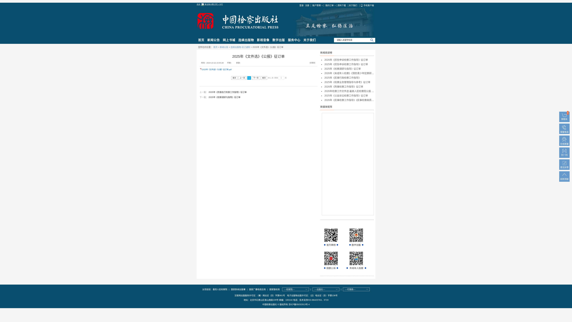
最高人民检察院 (220, 289)
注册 (307, 5)
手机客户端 (368, 5)
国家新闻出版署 (238, 289)
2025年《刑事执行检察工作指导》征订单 (228, 92)
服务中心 (294, 40)
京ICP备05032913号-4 (299, 304)
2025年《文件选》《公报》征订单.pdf (216, 70)
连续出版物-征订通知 (240, 47)
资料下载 (342, 5)
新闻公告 (213, 40)
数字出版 (278, 40)
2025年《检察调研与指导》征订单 (224, 97)
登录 (301, 5)
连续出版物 (246, 40)
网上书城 (229, 40)
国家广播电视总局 (257, 289)
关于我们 (353, 5)
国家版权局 (274, 289)
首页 (201, 40)
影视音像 (263, 40)
